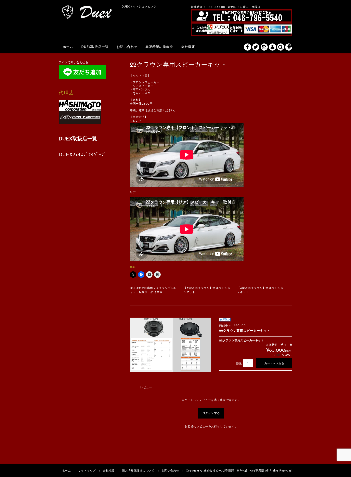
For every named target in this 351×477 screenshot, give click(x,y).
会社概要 (188, 47)
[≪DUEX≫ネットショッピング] (87, 14)
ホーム (68, 47)
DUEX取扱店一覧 (94, 47)
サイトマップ (87, 470)
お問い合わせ (127, 47)
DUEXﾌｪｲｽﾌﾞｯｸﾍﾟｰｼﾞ (82, 155)
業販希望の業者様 (159, 47)
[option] (170, 345)
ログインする (211, 413)
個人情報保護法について (138, 470)
